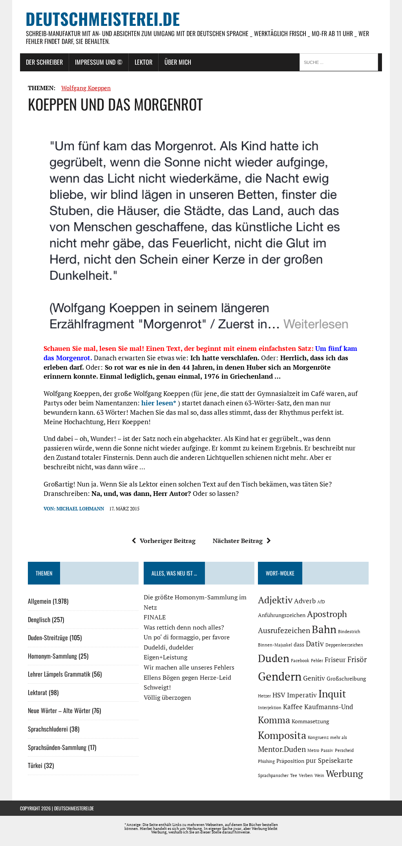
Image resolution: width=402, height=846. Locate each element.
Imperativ (302, 695)
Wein (319, 775)
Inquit (332, 693)
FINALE (155, 617)
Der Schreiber (44, 62)
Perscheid (344, 750)
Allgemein (39, 601)
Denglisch (39, 619)
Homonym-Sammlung (52, 656)
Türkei (35, 765)
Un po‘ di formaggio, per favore (187, 637)
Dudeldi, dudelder (169, 647)
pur (311, 760)
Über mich (177, 62)
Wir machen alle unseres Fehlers (189, 667)
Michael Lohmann (80, 509)
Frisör (357, 659)
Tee (293, 775)
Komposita (282, 735)
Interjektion (269, 707)
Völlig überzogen (167, 697)
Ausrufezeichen (284, 630)
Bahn (324, 629)
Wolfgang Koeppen (86, 88)
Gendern (280, 676)
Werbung (344, 773)
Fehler (317, 660)
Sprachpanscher (273, 775)
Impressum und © (98, 62)
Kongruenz (318, 737)
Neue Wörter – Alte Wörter (59, 710)
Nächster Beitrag (238, 540)
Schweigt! (157, 687)
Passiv (327, 750)
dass (299, 644)
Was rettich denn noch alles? (184, 627)
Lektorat (37, 692)
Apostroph (327, 613)
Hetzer (264, 696)
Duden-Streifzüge (48, 637)
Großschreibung (346, 678)
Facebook (300, 660)
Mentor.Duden (282, 749)
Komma (274, 719)
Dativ (315, 644)
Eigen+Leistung (165, 657)
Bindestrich (349, 631)
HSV (278, 695)
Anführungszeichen (281, 615)
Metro (313, 750)
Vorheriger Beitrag (168, 540)
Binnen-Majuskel (275, 645)
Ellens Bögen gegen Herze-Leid (187, 677)
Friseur (335, 659)
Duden (273, 658)
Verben (306, 775)
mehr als (338, 737)
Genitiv (314, 678)
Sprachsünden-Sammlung (57, 747)
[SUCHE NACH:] (341, 61)
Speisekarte (335, 760)
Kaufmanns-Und (328, 707)
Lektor (143, 62)
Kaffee (293, 707)
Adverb (305, 601)
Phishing (266, 761)
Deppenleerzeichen (344, 645)
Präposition (290, 760)
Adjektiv (275, 600)
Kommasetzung (310, 721)
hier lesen (157, 402)
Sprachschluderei (48, 728)
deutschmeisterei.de (74, 808)
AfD (321, 602)
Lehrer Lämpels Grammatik (59, 674)
